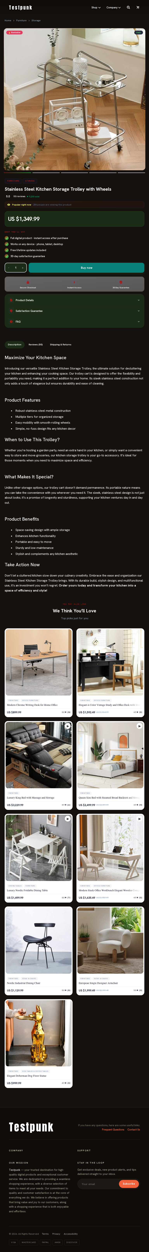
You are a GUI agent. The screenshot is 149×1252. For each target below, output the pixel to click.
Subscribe (129, 1183)
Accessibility (71, 1233)
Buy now (86, 268)
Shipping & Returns (60, 344)
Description (14, 344)
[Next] (139, 99)
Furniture (21, 20)
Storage (36, 20)
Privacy (56, 1233)
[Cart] (138, 7)
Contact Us (133, 1129)
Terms (45, 1233)
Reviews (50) (36, 344)
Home (8, 20)
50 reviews (19, 196)
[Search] (128, 7)
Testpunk (14, 1170)
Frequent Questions (113, 1129)
